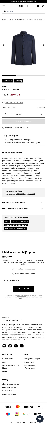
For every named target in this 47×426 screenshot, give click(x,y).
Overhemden (21, 20)
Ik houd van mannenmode (25, 274)
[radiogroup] (23, 271)
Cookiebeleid (7, 391)
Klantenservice (29, 362)
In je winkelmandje (23, 121)
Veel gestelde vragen (32, 359)
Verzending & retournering (15, 209)
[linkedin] (10, 346)
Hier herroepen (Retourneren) (29, 367)
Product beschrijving (12, 153)
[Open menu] (3, 6)
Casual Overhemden (35, 20)
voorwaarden (21, 296)
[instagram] (4, 346)
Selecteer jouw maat (13, 114)
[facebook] (22, 346)
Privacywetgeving (9, 387)
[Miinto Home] (23, 6)
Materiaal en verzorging (13, 202)
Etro (5, 86)
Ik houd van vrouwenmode (25, 269)
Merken (5, 371)
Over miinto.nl (7, 359)
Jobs (4, 362)
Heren (12, 20)
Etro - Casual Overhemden (15, 228)
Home (4, 20)
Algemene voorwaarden (11, 384)
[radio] (13, 269)
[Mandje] (43, 6)
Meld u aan (23, 289)
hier (20, 298)
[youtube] (16, 346)
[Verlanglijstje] (38, 6)
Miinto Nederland (12, 320)
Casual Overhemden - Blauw (16, 225)
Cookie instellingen (9, 394)
